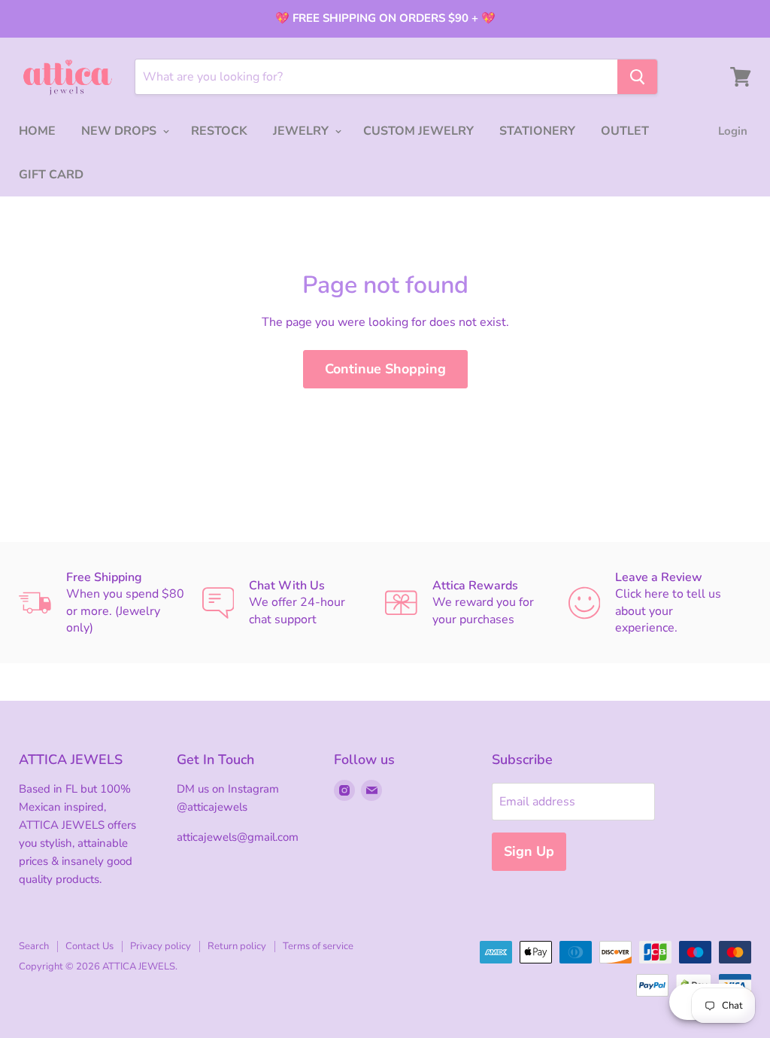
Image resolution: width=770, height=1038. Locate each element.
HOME (37, 131)
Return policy (237, 946)
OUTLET (625, 131)
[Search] (637, 76)
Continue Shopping (385, 369)
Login (732, 131)
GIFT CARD (51, 174)
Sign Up (529, 851)
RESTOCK (219, 131)
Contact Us (89, 946)
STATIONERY (537, 131)
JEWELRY (302, 131)
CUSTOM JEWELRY (418, 131)
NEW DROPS (120, 131)
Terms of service (318, 946)
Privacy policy (160, 946)
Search (34, 946)
